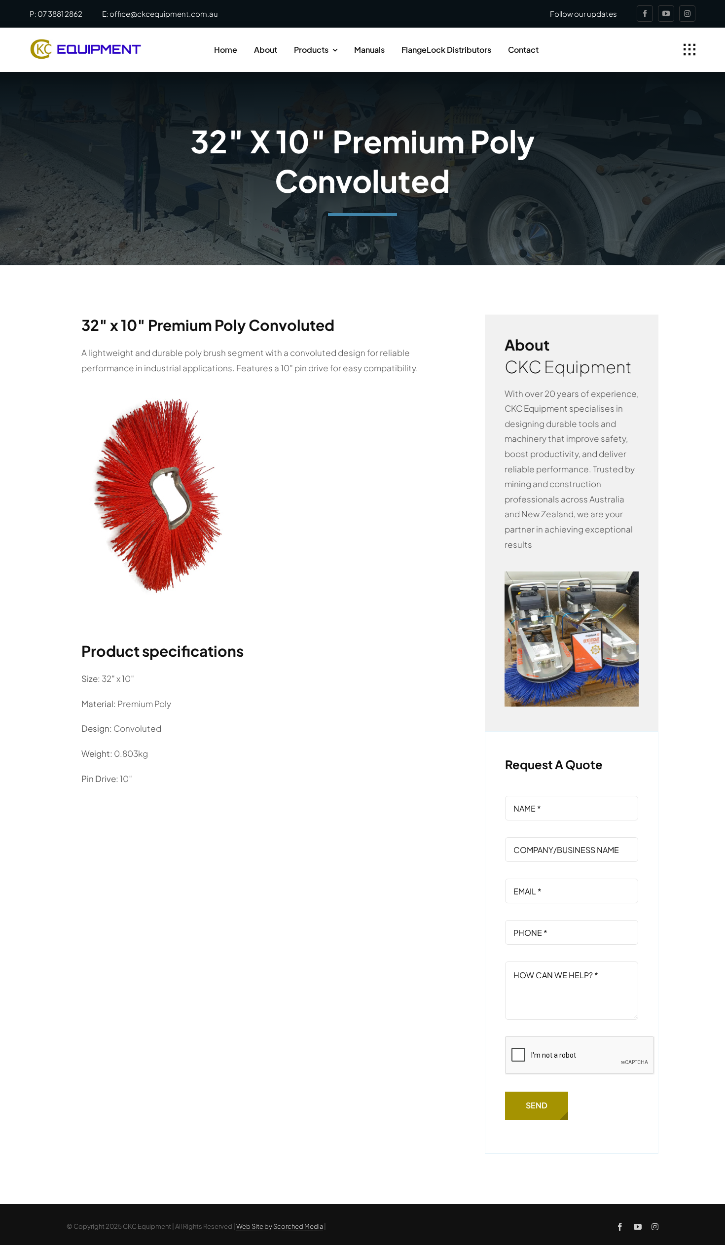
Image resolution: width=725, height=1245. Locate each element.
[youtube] (666, 13)
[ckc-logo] (86, 42)
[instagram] (687, 13)
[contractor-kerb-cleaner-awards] (572, 575)
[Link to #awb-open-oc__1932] (689, 50)
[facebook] (645, 13)
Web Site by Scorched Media (279, 1226)
